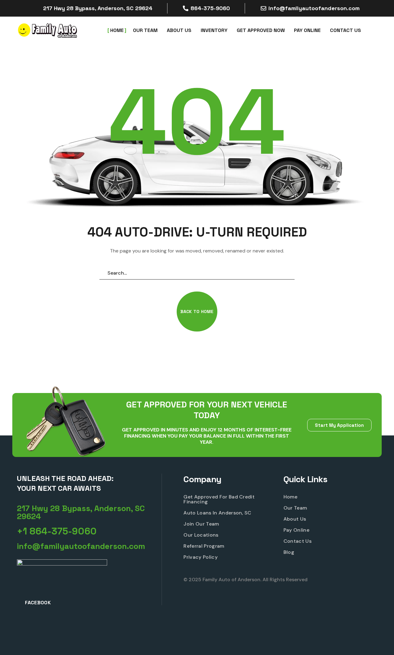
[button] (197, 311)
